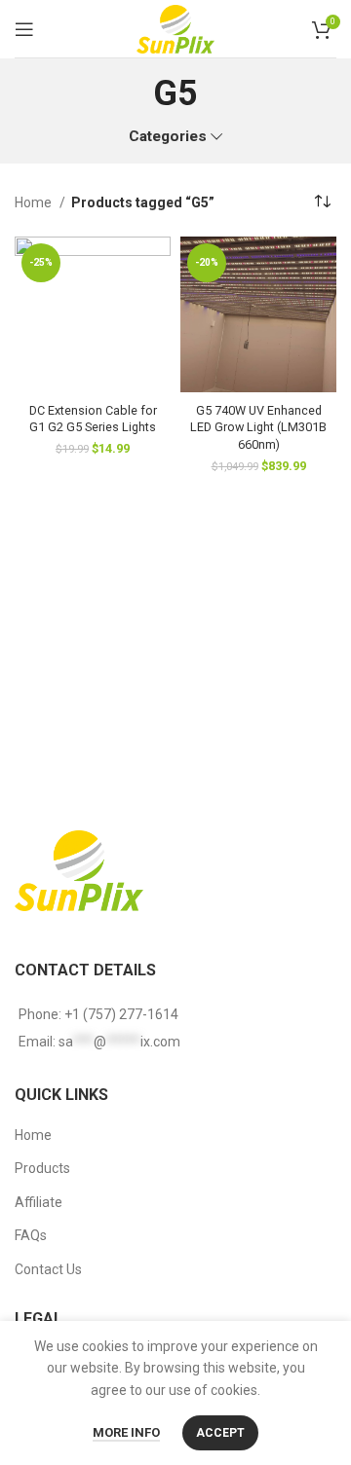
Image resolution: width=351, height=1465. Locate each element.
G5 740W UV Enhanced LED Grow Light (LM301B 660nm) (258, 427)
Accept (220, 1433)
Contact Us (48, 1269)
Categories (168, 136)
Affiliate (38, 1202)
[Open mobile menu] (24, 29)
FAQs (31, 1235)
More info (126, 1432)
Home (35, 202)
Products (42, 1168)
